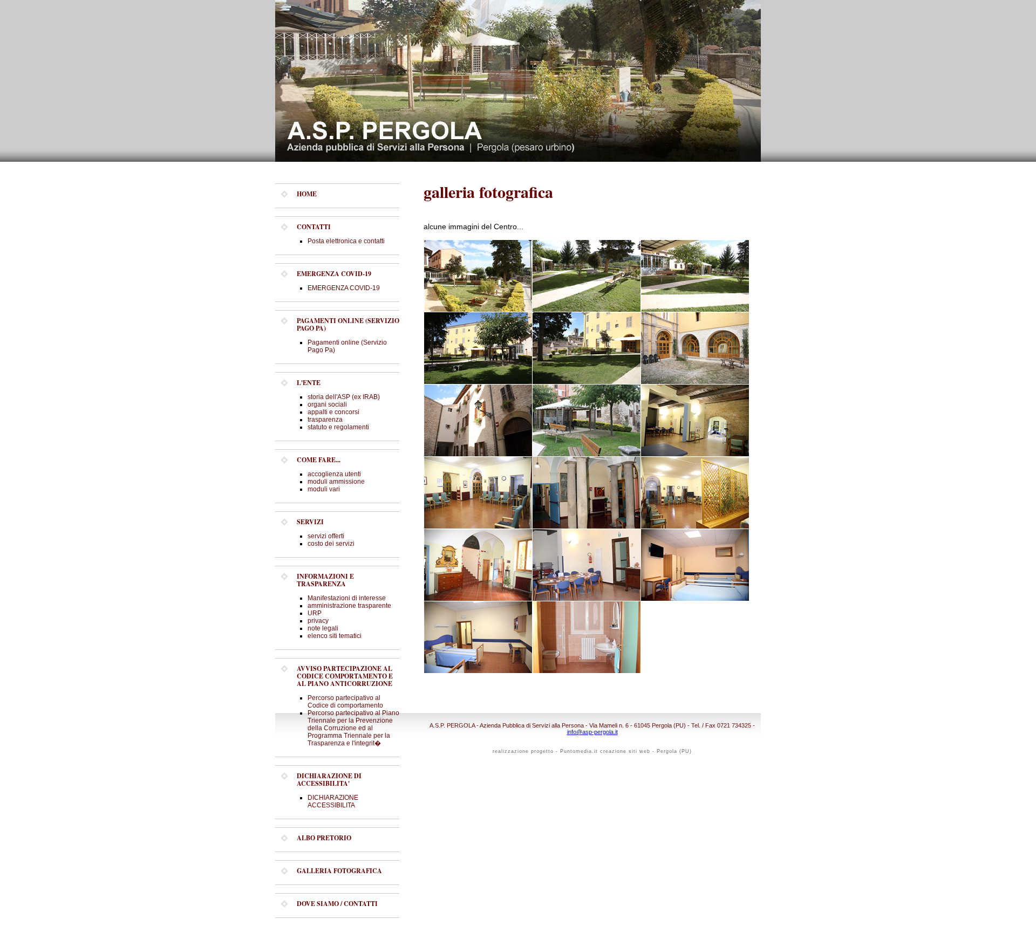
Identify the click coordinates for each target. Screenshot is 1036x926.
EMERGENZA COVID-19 (344, 288)
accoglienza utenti (334, 474)
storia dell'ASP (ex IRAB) (344, 397)
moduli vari (324, 489)
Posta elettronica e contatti (346, 241)
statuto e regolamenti (338, 427)
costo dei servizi (331, 543)
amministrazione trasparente (349, 605)
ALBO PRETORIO (324, 837)
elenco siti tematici (335, 636)
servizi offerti (326, 536)
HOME (307, 193)
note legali (323, 628)
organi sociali (327, 404)
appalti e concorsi (333, 412)
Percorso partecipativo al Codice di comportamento (345, 701)
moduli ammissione (336, 481)
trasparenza (325, 419)
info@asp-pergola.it (592, 732)
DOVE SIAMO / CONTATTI (337, 903)
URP (315, 613)
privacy (318, 621)
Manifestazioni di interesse (347, 598)
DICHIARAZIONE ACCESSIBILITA (333, 801)
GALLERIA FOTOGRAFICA (339, 870)
